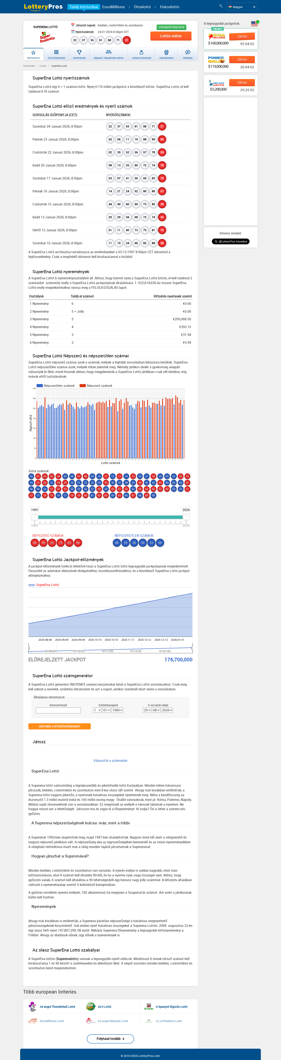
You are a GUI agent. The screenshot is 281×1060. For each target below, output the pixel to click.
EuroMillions (113, 6)
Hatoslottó (169, 6)
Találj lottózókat (84, 6)
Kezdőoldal (29, 65)
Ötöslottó (142, 6)
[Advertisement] (231, 161)
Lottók (43, 65)
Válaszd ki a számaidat (110, 760)
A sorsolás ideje (158, 705)
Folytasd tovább (109, 1038)
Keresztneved (58, 705)
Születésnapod (108, 705)
